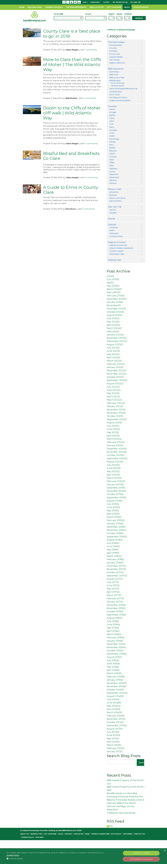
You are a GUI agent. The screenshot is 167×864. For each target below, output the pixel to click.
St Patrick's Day (116, 236)
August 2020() (115, 461)
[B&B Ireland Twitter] (68, 2)
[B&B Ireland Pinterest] (75, 2)
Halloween (113, 233)
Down (111, 133)
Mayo (111, 160)
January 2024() (115, 334)
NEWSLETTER (36, 834)
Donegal (113, 130)
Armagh (112, 112)
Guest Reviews (115, 92)
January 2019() (115, 523)
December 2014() (117, 683)
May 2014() (113, 706)
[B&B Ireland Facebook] (64, 2)
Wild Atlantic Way (116, 254)
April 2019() (113, 514)
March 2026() (114, 289)
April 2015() (113, 670)
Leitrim (112, 154)
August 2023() (115, 344)
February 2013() (116, 748)
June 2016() (113, 624)
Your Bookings (141, 7)
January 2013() (115, 751)
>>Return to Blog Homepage (121, 30)
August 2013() (115, 728)
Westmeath (114, 177)
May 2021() (113, 432)
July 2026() (113, 279)
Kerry (111, 145)
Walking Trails (114, 260)
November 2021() (116, 413)
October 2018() (115, 533)
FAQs (87, 834)
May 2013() (113, 738)
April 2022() (113, 396)
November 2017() (116, 569)
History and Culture (117, 198)
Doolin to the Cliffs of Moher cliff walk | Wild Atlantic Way (72, 112)
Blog (127, 7)
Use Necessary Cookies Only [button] (141, 859)
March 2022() (114, 400)
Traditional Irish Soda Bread (121, 813)
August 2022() (115, 383)
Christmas (113, 227)
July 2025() (113, 318)
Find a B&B (58, 14)
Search (139, 18)
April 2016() (113, 631)
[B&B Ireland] (34, 16)
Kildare (112, 148)
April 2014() (113, 709)
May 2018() (113, 549)
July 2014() (113, 699)
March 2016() (114, 634)
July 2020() (113, 465)
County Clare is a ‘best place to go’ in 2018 (71, 34)
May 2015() (113, 667)
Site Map (40, 837)
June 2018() (113, 546)
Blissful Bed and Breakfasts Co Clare (71, 156)
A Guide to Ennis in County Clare (70, 190)
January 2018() (115, 562)
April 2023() (113, 357)
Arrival (88, 14)
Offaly (111, 162)
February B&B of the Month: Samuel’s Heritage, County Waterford (121, 806)
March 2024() (114, 328)
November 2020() (117, 452)
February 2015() (116, 676)
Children (127, 14)
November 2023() (117, 338)
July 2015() (113, 660)
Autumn (112, 210)
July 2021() (113, 426)
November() (114, 305)
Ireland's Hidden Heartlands (121, 248)
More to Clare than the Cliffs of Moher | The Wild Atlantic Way (72, 64)
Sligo (111, 165)
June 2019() (113, 507)
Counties (112, 106)
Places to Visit (114, 189)
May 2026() (113, 286)
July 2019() (113, 504)
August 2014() (115, 696)
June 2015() (113, 663)
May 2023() (113, 354)
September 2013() (117, 725)
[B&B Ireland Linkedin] (79, 2)
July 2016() (113, 621)
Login (106, 2)
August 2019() (115, 501)
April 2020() (113, 474)
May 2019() (113, 510)
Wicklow (113, 183)
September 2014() (117, 693)
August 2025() (115, 315)
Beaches (113, 195)
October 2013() (115, 722)
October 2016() (115, 611)
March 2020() (114, 478)
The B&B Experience (76, 7)
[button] (57, 858)
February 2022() (116, 403)
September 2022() (117, 380)
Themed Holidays (54, 7)
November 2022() (117, 374)
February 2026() (115, 295)
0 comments (89, 98)
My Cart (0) (135, 2)
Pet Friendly (114, 60)
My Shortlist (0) (120, 2)
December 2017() (116, 566)
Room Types (114, 94)
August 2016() (115, 618)
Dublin (112, 136)
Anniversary (114, 72)
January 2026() (115, 302)
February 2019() (116, 520)
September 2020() (117, 458)
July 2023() (113, 347)
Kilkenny (113, 151)
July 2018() (113, 543)
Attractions (113, 192)
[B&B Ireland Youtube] (71, 2)
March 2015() (114, 673)
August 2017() (115, 579)
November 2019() (116, 491)
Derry (111, 127)
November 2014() (116, 686)
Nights (111, 14)
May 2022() (113, 393)
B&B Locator (97, 7)
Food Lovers (114, 54)
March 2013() (114, 745)
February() (113, 331)
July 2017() (113, 582)
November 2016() (116, 608)
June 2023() (113, 351)
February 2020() (116, 481)
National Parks (115, 201)
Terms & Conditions (100, 834)
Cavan (112, 118)
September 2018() (117, 536)
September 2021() (117, 419)
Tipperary (113, 168)
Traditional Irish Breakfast (119, 100)
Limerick (113, 157)
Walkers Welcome (117, 63)
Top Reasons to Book (118, 97)
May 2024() (113, 321)
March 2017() (114, 595)
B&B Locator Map (116, 77)
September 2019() (116, 497)
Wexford (113, 180)
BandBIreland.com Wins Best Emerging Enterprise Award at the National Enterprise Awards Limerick (125, 796)
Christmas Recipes (117, 83)
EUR (85, 2)
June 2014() (114, 702)
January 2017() (115, 601)
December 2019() (116, 488)
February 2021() (116, 442)
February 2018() (115, 559)
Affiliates (78, 834)
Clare (111, 121)
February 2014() (115, 715)
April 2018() (113, 553)
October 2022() (115, 377)
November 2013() (116, 719)
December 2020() (117, 448)
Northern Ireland (116, 251)
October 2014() (115, 689)
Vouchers (127, 834)
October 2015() (115, 650)
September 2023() (117, 341)
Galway (112, 142)
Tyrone (112, 171)
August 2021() (114, 422)
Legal (60, 834)
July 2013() (113, 732)
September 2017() (117, 575)
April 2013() (113, 742)
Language (95, 2)
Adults (119, 14)
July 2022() (113, 387)
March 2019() (114, 517)
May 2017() (113, 588)
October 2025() (115, 312)
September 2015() (117, 654)
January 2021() (115, 445)
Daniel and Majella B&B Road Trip (123, 89)
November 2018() (116, 530)
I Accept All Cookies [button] (141, 853)
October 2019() (115, 494)
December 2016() (116, 605)
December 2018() (116, 527)
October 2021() (115, 416)
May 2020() (113, 471)
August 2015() (114, 657)
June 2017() (113, 585)
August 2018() (115, 540)
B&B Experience (116, 69)
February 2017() (115, 598)
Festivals (112, 224)
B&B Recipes (114, 80)
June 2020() (114, 468)
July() (110, 276)
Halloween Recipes (117, 86)
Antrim (112, 109)
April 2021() (113, 435)
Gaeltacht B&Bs (116, 57)
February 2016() (115, 637)
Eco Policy (116, 834)
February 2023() (116, 364)
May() (110, 282)
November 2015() (116, 647)
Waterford (113, 174)
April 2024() (113, 325)
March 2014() (114, 712)
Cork (111, 124)
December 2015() (116, 644)
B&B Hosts (113, 74)
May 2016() (113, 628)
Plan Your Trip (114, 207)
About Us (24, 834)
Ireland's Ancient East (118, 245)
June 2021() (113, 429)
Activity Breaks (115, 45)
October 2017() (115, 572)
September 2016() (116, 615)
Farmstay (113, 51)
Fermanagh (114, 139)
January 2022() (115, 367)
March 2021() (114, 439)
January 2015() (115, 680)
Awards (111, 219)
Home (22, 7)
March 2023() (114, 361)
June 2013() (113, 735)
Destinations (35, 7)
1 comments (91, 50)
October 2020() (115, 455)
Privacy (68, 834)
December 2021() (116, 409)
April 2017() (113, 592)
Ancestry (113, 48)
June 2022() (114, 390)
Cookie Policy (27, 837)
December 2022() (117, 370)
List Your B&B (114, 7)
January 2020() (115, 484)
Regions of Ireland (117, 242)
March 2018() (114, 556)
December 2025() (117, 299)
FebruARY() (113, 292)
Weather (113, 213)
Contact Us (139, 834)
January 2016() (115, 641)
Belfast (112, 115)
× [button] (165, 850)
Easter (112, 230)
